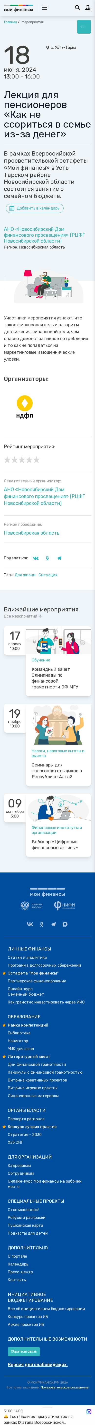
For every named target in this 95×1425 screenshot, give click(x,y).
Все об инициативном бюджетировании (46, 1308)
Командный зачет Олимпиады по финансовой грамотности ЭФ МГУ (55, 678)
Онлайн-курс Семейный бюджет (26, 992)
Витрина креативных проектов (37, 1080)
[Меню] (84, 27)
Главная (10, 22)
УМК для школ (21, 1048)
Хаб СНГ (15, 1142)
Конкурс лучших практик (32, 1126)
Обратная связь (24, 1351)
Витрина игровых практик (32, 1088)
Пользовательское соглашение (65, 1387)
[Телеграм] (53, 924)
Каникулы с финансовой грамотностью (45, 1072)
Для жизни (26, 575)
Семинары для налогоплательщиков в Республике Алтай (57, 770)
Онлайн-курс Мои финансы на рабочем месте (45, 1184)
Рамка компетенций (28, 1025)
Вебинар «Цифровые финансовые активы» (55, 844)
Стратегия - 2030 (25, 1134)
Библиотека (19, 1033)
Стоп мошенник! (23, 1209)
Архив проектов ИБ (26, 1324)
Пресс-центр (20, 1272)
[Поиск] (77, 8)
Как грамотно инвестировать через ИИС (46, 1002)
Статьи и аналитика (27, 957)
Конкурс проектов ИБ (28, 1316)
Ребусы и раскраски (27, 1217)
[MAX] (65, 924)
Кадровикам (19, 1165)
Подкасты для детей (28, 1233)
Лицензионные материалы (33, 1096)
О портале (17, 1256)
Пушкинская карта (25, 1225)
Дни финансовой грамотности (37, 1064)
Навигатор (18, 1041)
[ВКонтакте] (30, 924)
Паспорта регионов (26, 1119)
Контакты (17, 1280)
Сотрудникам (21, 1173)
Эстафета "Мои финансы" (33, 973)
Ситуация (47, 575)
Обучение (41, 660)
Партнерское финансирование (37, 981)
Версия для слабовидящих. (38, 1364)
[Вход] (88, 8)
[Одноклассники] (42, 924)
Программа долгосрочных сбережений (44, 965)
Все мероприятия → (23, 616)
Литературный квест (29, 1056)
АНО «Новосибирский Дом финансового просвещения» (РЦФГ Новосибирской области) (44, 235)
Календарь (18, 1264)
